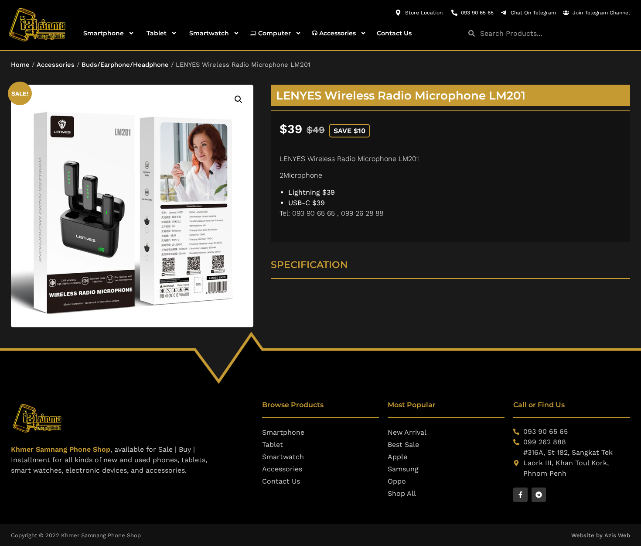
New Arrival (407, 432)
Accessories (336, 33)
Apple (397, 457)
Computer (273, 33)
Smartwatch (208, 33)
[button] (238, 99)
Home (20, 65)
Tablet (156, 33)
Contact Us (394, 33)
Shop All (402, 493)
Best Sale (403, 444)
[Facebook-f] (520, 495)
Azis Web (617, 535)
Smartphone (103, 33)
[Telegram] (539, 495)
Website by (587, 535)
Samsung (403, 469)
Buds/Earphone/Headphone (125, 65)
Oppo (397, 481)
